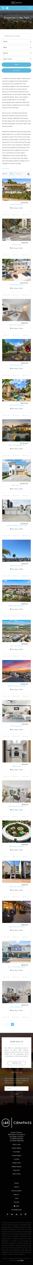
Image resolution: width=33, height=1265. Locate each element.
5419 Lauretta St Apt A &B (16, 525)
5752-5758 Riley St (16, 285)
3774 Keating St (16, 726)
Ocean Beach (16, 1155)
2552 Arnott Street (16, 405)
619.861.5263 (17, 1210)
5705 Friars (16, 245)
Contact (16, 1202)
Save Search (16, 70)
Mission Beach (16, 1166)
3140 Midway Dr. (16, 1007)
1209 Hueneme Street (16, 806)
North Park (17, 1174)
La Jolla (16, 1159)
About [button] (16, 1194)
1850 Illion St (16, 485)
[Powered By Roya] (20, 1261)
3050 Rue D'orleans (16, 846)
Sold (16, 1198)
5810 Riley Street (16, 566)
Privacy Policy (27, 1258)
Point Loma (16, 1144)
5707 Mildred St (16, 204)
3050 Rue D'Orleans (16, 927)
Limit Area (5, 168)
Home (16, 1183)
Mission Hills (16, 1163)
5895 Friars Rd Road (16, 606)
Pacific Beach (16, 1148)
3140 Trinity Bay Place (16, 967)
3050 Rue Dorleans (16, 325)
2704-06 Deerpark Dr (16, 445)
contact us (16, 1063)
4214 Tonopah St (16, 646)
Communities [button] (16, 1191)
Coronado (16, 1152)
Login (17, 1206)
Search (16, 1187)
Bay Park (16, 1170)
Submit (16, 1094)
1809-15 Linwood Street (17, 686)
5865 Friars (16, 766)
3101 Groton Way (16, 365)
